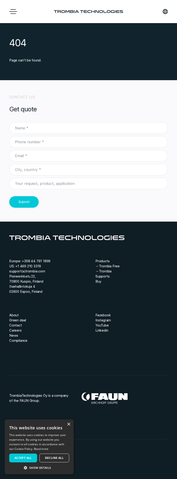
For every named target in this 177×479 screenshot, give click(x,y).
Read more (41, 449)
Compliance (18, 341)
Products (102, 261)
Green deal (17, 320)
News (13, 335)
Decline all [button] (54, 458)
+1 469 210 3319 (28, 266)
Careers (15, 330)
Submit (24, 202)
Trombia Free (109, 266)
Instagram (103, 320)
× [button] (68, 424)
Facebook (103, 315)
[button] (39, 467)
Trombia (105, 271)
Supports (102, 276)
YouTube (102, 325)
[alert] (39, 446)
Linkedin (101, 330)
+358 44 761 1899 (36, 261)
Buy (98, 281)
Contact (15, 325)
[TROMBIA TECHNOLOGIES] (88, 11)
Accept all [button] (23, 458)
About (14, 315)
